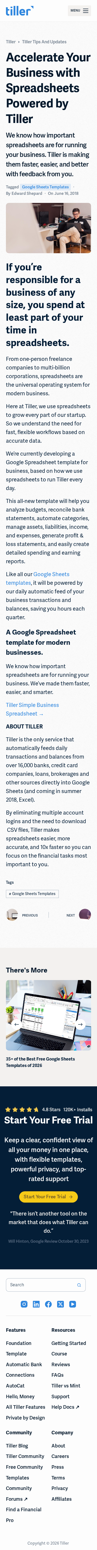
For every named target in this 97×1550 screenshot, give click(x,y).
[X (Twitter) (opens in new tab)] (60, 1304)
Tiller (65, 1543)
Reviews (60, 1365)
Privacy (59, 1488)
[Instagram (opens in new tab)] (24, 1304)
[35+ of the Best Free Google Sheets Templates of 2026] (48, 1015)
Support (60, 1397)
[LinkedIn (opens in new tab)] (36, 1304)
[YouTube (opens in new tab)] (72, 1304)
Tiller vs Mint (65, 1386)
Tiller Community (25, 1456)
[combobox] (39, 1285)
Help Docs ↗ (65, 1407)
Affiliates (61, 1499)
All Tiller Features (25, 1407)
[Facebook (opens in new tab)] (48, 1304)
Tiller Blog (17, 1446)
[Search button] (78, 1284)
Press (57, 1467)
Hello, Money (20, 1397)
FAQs (57, 1375)
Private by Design (25, 1418)
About (58, 1446)
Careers (60, 1456)
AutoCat (15, 1386)
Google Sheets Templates (45, 187)
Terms (58, 1478)
